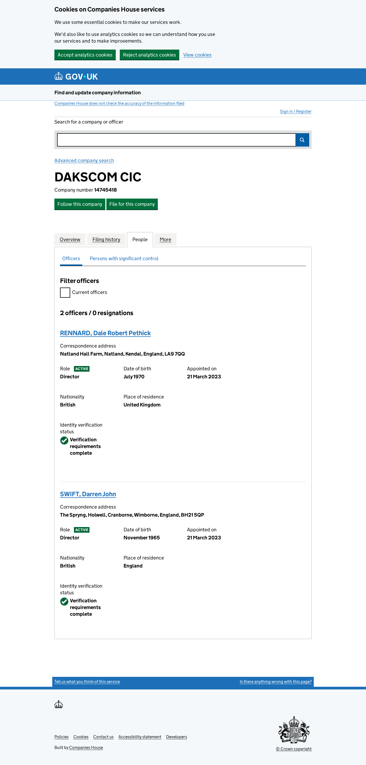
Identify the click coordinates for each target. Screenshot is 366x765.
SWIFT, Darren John (88, 494)
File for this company (132, 204)
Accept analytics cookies (85, 55)
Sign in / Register (296, 111)
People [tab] (140, 239)
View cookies (197, 54)
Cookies (80, 736)
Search (302, 140)
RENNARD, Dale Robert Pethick (105, 333)
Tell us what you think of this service (87, 681)
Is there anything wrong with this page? (276, 681)
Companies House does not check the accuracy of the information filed (119, 103)
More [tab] (165, 239)
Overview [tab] (70, 239)
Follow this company (79, 204)
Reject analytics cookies (149, 55)
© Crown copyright (294, 748)
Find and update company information (97, 92)
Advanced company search (84, 160)
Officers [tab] (71, 258)
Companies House (86, 747)
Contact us (103, 736)
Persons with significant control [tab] (124, 258)
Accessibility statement (139, 736)
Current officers (89, 292)
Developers (176, 736)
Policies (61, 736)
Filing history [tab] (106, 239)
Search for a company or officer (88, 122)
